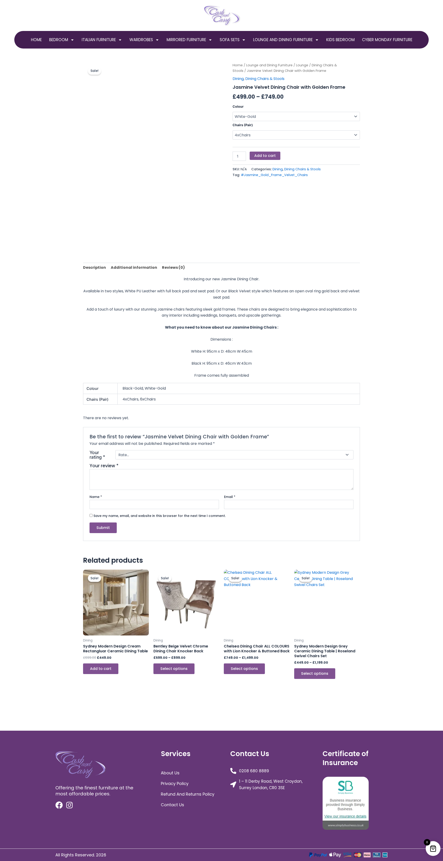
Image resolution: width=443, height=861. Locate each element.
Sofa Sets (229, 40)
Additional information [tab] (134, 267)
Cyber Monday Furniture (387, 40)
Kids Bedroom (340, 40)
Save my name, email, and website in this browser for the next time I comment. (159, 515)
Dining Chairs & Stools (264, 78)
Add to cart (265, 155)
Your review (104, 466)
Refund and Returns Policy (187, 794)
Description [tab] (94, 267)
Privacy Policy (175, 783)
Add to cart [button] (100, 668)
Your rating (97, 455)
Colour (238, 106)
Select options (174, 668)
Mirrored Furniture (186, 40)
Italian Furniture (99, 40)
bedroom (58, 40)
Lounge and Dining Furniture (283, 40)
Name (96, 497)
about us (170, 773)
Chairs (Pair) (243, 125)
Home (36, 40)
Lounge (302, 65)
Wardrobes (141, 40)
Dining (238, 78)
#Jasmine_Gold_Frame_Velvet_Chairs (274, 175)
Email (229, 497)
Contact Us (172, 805)
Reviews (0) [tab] (173, 267)
